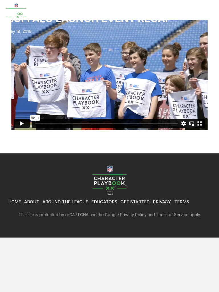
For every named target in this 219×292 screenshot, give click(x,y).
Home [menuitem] (14, 201)
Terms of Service (172, 214)
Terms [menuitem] (181, 201)
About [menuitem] (31, 201)
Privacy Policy (133, 214)
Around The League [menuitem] (65, 201)
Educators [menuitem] (104, 201)
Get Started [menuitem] (135, 201)
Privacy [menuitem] (162, 201)
